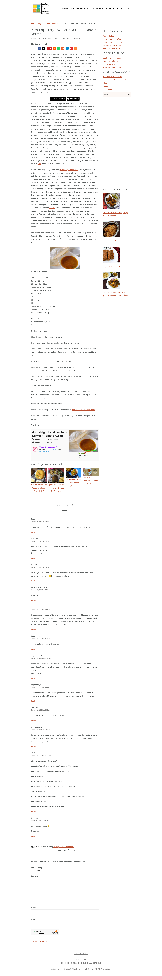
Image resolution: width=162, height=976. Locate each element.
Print (82, 453)
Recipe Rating (36, 868)
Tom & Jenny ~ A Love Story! (83, 410)
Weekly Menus (109, 86)
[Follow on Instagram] (129, 8)
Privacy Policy (81, 960)
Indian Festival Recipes (113, 48)
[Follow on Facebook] (118, 8)
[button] (80, 455)
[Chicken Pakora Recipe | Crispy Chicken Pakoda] (117, 201)
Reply (33, 532)
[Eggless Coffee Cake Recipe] (117, 255)
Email (33, 919)
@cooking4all (51, 449)
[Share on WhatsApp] (58, 48)
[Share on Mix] (75, 48)
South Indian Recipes (112, 58)
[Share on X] (43, 48)
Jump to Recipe (59, 98)
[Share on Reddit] (54, 48)
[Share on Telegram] (67, 48)
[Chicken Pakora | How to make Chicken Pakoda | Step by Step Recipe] (117, 281)
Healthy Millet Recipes (112, 42)
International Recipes (112, 67)
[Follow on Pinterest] (125, 8)
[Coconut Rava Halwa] (117, 229)
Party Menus (108, 89)
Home (33, 24)
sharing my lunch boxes (69, 170)
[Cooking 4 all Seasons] (41, 13)
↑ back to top (81, 954)
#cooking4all (44, 451)
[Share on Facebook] (39, 48)
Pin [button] (87, 453)
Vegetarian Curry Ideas (112, 45)
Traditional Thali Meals (112, 77)
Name (33, 908)
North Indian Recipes (112, 64)
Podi (39, 164)
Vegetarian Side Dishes (47, 24)
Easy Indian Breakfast (112, 39)
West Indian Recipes (111, 61)
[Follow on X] (121, 8)
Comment (35, 876)
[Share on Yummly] (62, 48)
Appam (52, 208)
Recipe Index (108, 36)
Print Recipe (74, 98)
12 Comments (75, 38)
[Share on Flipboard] (71, 48)
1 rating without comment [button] (63, 847)
